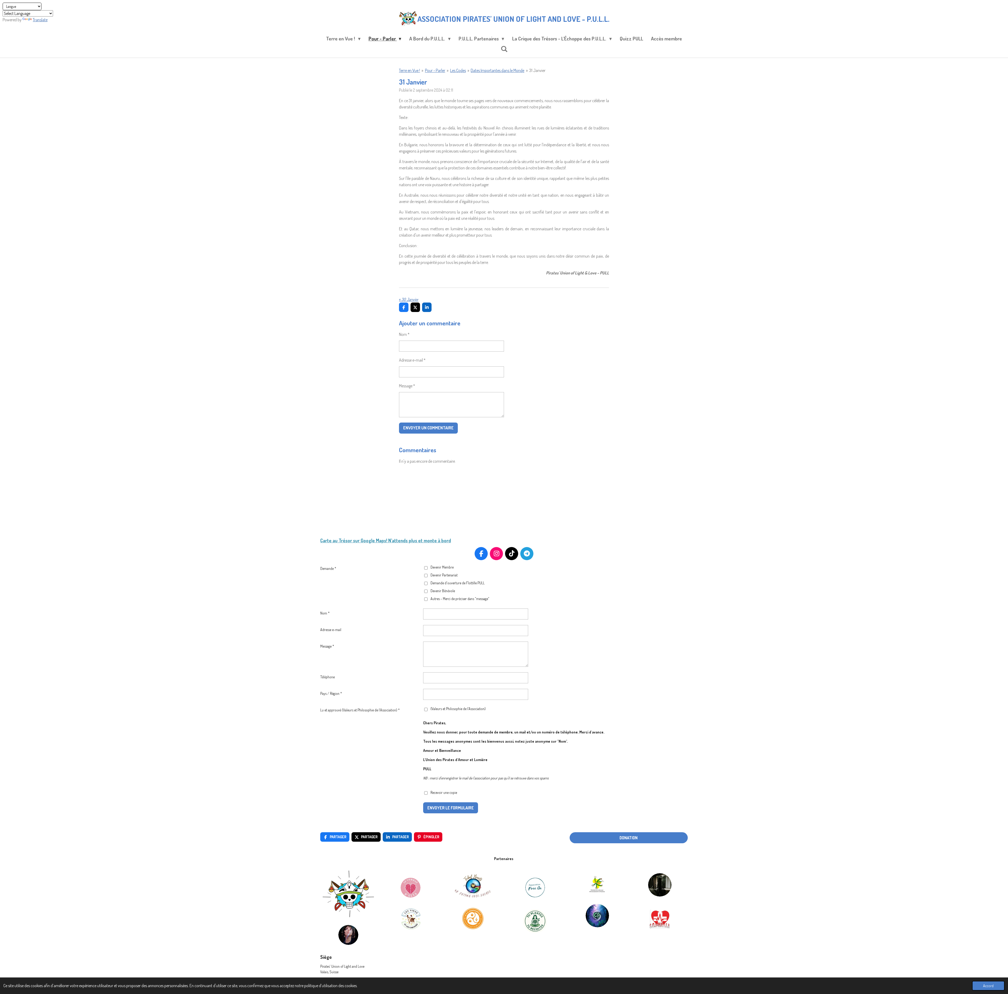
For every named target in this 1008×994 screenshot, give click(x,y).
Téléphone (327, 677)
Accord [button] (988, 985)
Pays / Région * (331, 693)
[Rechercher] (504, 49)
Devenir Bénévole (442, 591)
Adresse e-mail (330, 629)
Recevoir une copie (443, 792)
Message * (407, 385)
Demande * (328, 568)
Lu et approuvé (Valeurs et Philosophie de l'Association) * (360, 710)
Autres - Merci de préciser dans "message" (459, 598)
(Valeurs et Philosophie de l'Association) (458, 708)
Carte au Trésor (336, 540)
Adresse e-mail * (412, 360)
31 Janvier (537, 70)
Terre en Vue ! (409, 70)
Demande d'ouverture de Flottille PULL (457, 583)
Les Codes (458, 70)
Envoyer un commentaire (428, 427)
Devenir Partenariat (444, 575)
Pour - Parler (435, 70)
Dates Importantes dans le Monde (497, 70)
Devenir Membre (442, 567)
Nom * (404, 334)
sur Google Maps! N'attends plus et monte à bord (401, 540)
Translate (40, 19)
